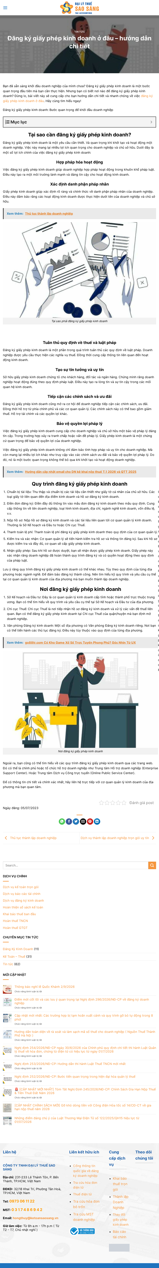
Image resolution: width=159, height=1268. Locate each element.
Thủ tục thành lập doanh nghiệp (33, 838)
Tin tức (79, 31)
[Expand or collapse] (151, 122)
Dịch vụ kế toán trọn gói (21, 887)
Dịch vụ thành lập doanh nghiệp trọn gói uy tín (115, 838)
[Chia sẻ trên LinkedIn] (97, 821)
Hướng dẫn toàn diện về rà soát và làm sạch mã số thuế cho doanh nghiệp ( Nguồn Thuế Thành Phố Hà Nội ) (85, 1033)
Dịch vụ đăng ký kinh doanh (23, 900)
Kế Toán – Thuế (14, 956)
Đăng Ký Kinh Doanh (18, 949)
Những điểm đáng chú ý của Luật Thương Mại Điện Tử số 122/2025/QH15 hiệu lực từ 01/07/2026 (77, 1120)
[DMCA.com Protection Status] (119, 1247)
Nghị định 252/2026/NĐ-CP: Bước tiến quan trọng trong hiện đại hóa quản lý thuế (75, 1076)
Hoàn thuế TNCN (15, 921)
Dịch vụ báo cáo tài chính (21, 894)
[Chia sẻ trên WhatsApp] (62, 821)
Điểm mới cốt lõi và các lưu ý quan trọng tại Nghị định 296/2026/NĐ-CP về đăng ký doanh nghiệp (82, 1001)
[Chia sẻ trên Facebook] (69, 821)
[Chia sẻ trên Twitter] (76, 821)
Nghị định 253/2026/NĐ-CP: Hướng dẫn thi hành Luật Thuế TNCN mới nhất (70, 1064)
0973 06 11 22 (22, 1201)
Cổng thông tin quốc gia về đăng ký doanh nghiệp (86, 1171)
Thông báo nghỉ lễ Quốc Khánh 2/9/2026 (45, 987)
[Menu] (5, 7)
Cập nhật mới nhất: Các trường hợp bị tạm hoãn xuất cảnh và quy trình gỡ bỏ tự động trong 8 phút (84, 1017)
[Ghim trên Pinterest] (90, 821)
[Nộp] (152, 865)
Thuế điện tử (82, 1194)
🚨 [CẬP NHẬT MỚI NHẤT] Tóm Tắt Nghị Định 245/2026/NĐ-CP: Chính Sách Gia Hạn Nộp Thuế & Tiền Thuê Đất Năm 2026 (85, 1091)
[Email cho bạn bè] (83, 821)
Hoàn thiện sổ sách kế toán (23, 907)
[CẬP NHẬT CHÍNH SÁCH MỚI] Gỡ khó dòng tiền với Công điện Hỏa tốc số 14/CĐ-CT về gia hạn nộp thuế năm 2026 (83, 1107)
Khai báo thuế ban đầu (19, 914)
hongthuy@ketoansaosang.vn (35, 1218)
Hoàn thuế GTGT (15, 928)
